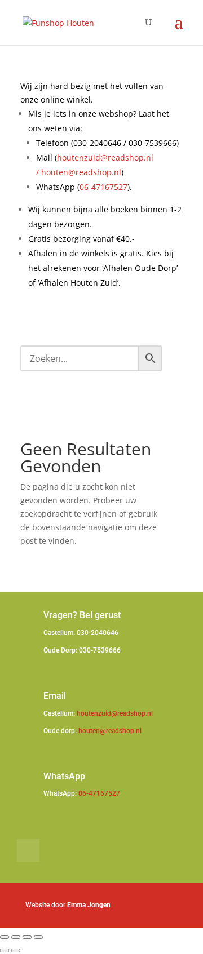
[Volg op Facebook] (28, 850)
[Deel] (27, 937)
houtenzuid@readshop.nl (115, 713)
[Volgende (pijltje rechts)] (15, 950)
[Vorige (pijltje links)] (4, 950)
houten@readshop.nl (81, 172)
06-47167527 (103, 186)
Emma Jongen (89, 905)
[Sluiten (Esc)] (38, 937)
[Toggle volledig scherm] (15, 937)
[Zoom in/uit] (4, 937)
